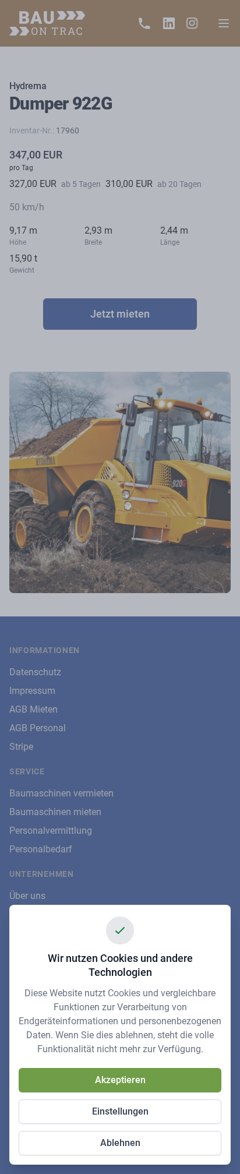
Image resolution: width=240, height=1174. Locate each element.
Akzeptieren (120, 1079)
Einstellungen (120, 1111)
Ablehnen (120, 1142)
